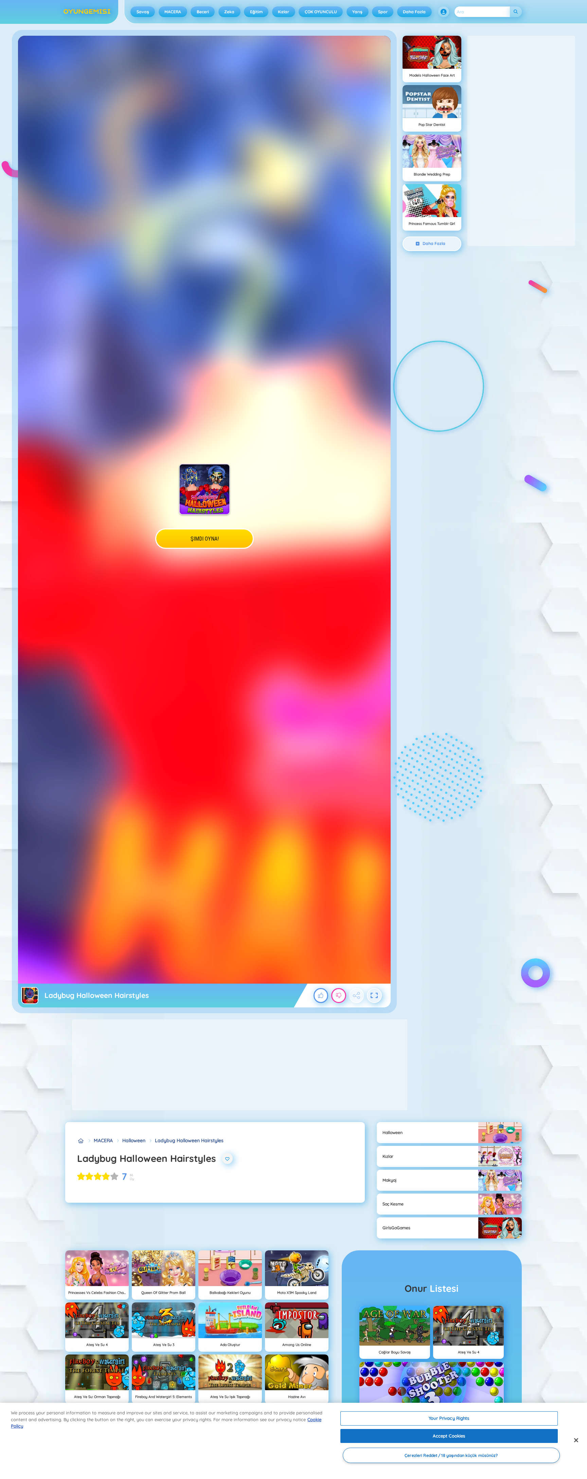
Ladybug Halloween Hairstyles (189, 1140)
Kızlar (283, 11)
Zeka (229, 11)
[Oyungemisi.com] (80, 1140)
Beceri (203, 11)
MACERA (172, 11)
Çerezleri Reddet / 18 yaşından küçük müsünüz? (451, 1455)
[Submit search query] (516, 11)
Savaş (143, 11)
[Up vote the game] (321, 995)
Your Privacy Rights (449, 1418)
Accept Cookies (449, 1436)
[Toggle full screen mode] (374, 995)
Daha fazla (414, 11)
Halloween (133, 1140)
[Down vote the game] (338, 995)
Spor (383, 11)
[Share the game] (356, 995)
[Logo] (87, 12)
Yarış (357, 11)
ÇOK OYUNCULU (321, 11)
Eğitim (256, 11)
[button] (443, 11)
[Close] (576, 1440)
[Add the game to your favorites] (227, 1158)
